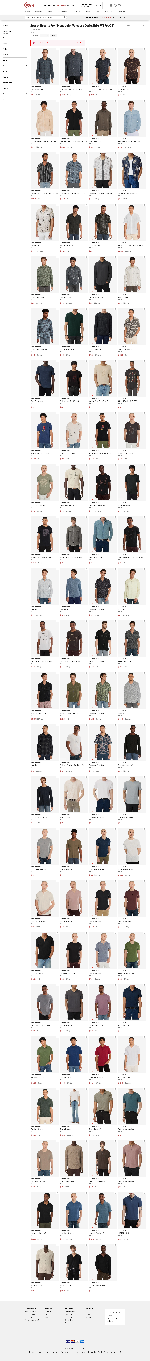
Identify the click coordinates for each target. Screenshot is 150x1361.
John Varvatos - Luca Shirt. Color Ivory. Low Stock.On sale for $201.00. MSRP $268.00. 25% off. (132, 592)
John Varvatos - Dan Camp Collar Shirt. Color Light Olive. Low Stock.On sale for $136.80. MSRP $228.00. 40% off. (103, 696)
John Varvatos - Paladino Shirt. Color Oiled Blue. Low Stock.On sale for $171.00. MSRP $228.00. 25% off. (74, 592)
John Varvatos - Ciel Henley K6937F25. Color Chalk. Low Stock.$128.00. (74, 800)
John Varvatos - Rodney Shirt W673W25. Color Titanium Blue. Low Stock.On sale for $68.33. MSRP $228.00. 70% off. (45, 332)
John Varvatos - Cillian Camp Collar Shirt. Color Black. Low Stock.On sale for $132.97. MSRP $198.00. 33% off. (132, 644)
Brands (122, 12)
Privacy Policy (73, 1334)
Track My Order (70, 1323)
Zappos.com (65, 1352)
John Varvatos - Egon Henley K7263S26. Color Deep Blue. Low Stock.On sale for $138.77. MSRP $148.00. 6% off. (103, 852)
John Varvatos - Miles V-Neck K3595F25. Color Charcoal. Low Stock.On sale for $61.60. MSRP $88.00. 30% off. (74, 1008)
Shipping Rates (30, 1314)
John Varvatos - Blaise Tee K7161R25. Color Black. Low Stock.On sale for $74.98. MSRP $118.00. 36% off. (132, 488)
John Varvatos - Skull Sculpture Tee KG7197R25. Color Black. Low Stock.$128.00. (74, 384)
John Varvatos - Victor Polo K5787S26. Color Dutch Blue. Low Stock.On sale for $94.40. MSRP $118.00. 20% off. (74, 1216)
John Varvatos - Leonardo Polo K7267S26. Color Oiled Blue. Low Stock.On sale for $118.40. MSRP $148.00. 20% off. (103, 1216)
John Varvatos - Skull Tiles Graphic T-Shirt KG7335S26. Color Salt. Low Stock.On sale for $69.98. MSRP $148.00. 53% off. (74, 748)
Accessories (62, 12)
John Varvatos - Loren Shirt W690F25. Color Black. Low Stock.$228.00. (103, 228)
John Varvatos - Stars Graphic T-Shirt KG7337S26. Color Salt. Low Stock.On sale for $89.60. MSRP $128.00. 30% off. (45, 644)
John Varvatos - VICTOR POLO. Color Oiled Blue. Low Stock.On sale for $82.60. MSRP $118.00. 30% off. (132, 1216)
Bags (50, 12)
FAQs (27, 1323)
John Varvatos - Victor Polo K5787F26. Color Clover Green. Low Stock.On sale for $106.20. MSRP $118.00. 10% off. (45, 1060)
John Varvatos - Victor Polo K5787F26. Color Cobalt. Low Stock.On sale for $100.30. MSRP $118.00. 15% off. (74, 1060)
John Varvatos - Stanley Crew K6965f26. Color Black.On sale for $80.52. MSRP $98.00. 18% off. (74, 956)
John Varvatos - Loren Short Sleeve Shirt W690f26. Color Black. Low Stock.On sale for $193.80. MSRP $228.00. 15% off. (103, 72)
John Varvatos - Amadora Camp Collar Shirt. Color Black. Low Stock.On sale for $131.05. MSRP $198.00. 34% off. (45, 696)
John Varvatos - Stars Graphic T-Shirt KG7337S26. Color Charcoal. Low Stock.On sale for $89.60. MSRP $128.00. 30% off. (74, 644)
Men (52, 35)
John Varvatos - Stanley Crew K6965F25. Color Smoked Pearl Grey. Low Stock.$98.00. (132, 800)
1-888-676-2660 (86, 4)
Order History (69, 1320)
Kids (46, 1317)
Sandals (100, 1352)
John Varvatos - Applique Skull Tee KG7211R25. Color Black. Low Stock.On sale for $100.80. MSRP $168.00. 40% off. (45, 540)
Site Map (88, 1314)
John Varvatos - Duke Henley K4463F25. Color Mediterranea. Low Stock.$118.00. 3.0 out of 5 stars (132, 1112)
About (87, 1311)
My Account (111, 5)
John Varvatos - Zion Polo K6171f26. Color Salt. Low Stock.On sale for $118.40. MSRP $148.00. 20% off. (132, 1060)
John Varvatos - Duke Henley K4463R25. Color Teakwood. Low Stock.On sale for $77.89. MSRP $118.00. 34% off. (103, 1164)
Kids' (98, 12)
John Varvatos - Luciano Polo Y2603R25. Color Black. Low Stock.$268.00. (103, 1268)
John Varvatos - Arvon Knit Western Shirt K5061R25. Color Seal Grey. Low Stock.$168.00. (74, 540)
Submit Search (64, 17)
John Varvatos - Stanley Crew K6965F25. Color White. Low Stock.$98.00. (103, 800)
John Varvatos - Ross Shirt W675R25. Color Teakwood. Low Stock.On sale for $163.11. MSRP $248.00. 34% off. (103, 124)
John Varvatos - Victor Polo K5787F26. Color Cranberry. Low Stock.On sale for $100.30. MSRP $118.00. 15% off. (103, 1060)
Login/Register (70, 1311)
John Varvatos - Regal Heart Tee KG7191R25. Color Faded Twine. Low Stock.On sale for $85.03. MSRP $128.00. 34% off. (74, 488)
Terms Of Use (62, 1334)
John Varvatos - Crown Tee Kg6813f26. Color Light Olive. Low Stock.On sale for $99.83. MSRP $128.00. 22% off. (45, 488)
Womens (48, 1311)
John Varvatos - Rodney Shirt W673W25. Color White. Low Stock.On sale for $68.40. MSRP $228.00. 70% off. (132, 280)
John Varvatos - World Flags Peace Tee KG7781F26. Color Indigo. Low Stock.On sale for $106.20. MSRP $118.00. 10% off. (45, 436)
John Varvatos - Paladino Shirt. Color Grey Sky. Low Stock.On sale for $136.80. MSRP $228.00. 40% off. (132, 696)
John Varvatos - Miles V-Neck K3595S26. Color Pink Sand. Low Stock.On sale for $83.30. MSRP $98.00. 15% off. (74, 904)
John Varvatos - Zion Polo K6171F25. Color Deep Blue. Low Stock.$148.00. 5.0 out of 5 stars (132, 1008)
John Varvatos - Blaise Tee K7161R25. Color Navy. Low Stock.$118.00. (45, 384)
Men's (88, 12)
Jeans (112, 1352)
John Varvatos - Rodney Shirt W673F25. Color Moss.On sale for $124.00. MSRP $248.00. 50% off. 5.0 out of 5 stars (45, 280)
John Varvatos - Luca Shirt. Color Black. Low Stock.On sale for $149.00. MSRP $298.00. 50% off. (45, 748)
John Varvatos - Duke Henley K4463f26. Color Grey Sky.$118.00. (45, 852)
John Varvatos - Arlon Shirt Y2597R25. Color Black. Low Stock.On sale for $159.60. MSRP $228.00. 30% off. (74, 1268)
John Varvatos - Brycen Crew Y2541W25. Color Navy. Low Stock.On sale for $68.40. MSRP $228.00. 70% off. (45, 800)
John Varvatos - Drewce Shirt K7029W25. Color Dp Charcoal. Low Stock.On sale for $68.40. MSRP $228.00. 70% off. (103, 280)
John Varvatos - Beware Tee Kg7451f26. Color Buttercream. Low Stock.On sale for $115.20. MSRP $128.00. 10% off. (74, 436)
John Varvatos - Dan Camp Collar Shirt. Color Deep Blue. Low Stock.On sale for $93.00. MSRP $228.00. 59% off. (103, 748)
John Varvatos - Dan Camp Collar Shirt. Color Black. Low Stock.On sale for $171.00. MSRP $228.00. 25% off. (103, 592)
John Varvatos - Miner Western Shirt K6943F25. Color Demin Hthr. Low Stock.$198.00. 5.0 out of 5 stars (103, 540)
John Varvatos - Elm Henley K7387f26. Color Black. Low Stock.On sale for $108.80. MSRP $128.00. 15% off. (103, 904)
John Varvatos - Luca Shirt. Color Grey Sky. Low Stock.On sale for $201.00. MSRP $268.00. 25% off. (45, 592)
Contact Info (29, 1326)
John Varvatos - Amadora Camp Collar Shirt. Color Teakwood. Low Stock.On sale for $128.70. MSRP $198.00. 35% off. (74, 696)
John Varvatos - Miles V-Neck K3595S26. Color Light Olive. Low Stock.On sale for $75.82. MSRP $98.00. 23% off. (132, 956)
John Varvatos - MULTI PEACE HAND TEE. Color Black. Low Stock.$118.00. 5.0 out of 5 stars (132, 384)
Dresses (106, 1352)
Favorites (119, 5)
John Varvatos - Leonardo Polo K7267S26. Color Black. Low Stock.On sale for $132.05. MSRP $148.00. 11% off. (45, 1216)
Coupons (88, 1317)
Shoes (27, 12)
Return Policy (29, 1317)
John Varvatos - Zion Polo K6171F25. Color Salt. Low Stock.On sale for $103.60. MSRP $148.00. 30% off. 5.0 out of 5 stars (74, 1112)
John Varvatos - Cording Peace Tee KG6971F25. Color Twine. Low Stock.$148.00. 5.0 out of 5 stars (103, 384)
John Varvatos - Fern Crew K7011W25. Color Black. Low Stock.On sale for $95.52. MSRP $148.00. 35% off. (103, 332)
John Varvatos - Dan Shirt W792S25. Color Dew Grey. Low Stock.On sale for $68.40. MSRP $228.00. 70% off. (45, 228)
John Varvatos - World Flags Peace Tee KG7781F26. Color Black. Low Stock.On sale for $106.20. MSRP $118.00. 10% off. (103, 436)
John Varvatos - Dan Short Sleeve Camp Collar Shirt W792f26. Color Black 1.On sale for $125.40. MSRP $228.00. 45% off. (45, 176)
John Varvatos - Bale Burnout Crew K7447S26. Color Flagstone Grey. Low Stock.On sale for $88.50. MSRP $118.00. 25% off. (45, 1008)
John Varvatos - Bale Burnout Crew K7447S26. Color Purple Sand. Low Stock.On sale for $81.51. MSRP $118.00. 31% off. (103, 1008)
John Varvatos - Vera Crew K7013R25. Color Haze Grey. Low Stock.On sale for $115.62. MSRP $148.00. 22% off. (74, 1164)
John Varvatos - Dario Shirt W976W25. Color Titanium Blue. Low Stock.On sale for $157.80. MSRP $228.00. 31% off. (45, 72)
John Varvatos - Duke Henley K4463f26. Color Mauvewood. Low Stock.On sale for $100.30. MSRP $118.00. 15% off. (132, 904)
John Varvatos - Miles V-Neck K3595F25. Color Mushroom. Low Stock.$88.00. (74, 852)
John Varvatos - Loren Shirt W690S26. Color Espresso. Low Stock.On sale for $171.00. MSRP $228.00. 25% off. (132, 72)
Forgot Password (30, 1311)
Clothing (39, 12)
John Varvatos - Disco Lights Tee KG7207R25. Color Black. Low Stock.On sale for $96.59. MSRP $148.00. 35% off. (103, 488)
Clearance (109, 12)
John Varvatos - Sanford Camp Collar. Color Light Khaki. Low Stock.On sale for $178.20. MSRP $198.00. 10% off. (132, 332)
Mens (47, 1314)
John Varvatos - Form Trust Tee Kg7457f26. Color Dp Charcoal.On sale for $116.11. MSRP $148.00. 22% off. (132, 436)
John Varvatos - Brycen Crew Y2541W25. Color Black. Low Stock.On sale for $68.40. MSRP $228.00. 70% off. (132, 748)
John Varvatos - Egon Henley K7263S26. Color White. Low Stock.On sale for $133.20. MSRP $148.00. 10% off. (132, 852)
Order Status (69, 1317)
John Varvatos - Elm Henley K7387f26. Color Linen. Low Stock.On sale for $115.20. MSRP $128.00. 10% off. (45, 904)
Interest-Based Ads (86, 1334)
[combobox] (46, 17)
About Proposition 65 (32, 1320)
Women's (76, 12)
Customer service (115, 5)
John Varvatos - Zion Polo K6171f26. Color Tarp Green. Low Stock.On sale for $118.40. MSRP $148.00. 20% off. (45, 1112)
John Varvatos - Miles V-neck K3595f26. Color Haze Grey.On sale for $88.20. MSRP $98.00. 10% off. (45, 1164)
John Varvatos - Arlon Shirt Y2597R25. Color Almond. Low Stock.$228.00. (45, 1268)
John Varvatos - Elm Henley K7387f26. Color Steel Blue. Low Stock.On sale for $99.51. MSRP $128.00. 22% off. (103, 956)
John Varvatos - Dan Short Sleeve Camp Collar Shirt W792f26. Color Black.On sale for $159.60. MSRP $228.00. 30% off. (74, 124)
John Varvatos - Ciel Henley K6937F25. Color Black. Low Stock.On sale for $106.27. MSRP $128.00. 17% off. (45, 956)
